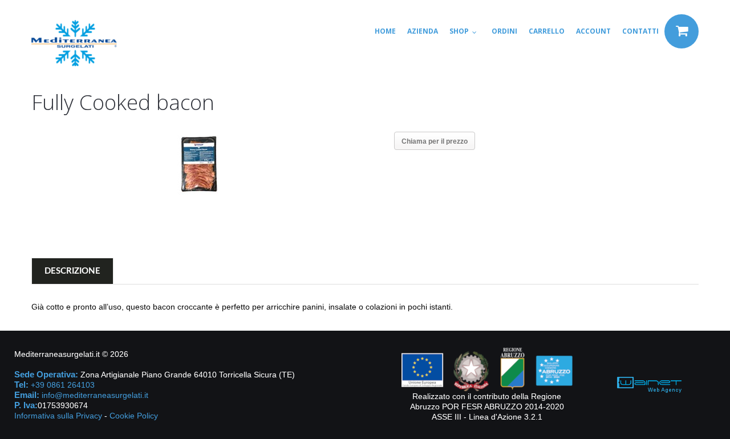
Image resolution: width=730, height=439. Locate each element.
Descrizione (72, 271)
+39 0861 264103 (63, 384)
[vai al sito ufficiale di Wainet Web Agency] (649, 383)
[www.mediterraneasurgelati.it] (74, 43)
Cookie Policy (134, 415)
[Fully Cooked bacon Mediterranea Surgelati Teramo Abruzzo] (198, 164)
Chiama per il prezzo (435, 141)
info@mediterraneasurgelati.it (95, 395)
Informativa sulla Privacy (58, 415)
